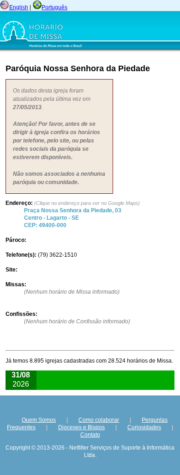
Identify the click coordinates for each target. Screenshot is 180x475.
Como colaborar (98, 420)
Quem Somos (39, 420)
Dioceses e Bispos (81, 427)
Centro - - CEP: (72, 217)
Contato (90, 435)
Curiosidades (144, 427)
